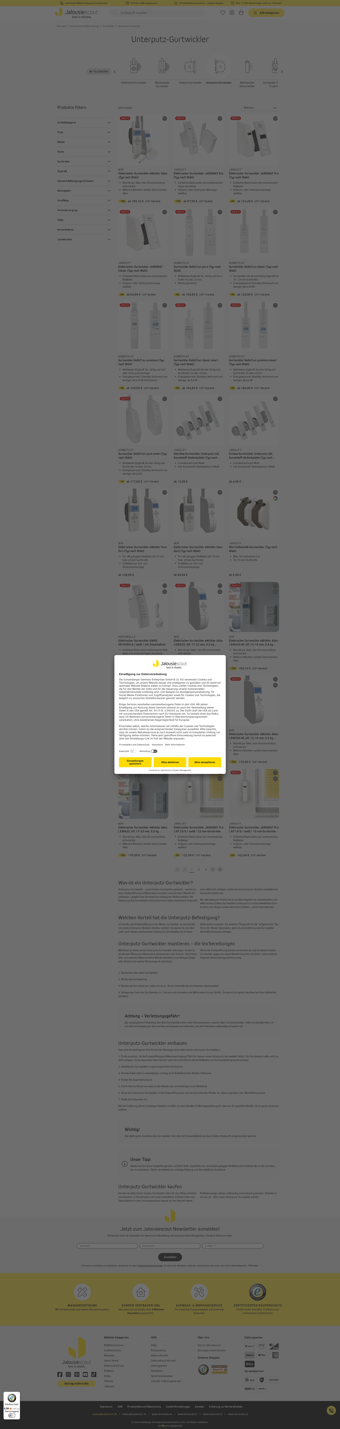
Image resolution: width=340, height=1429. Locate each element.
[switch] (11, 1415)
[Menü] (18, 1394)
